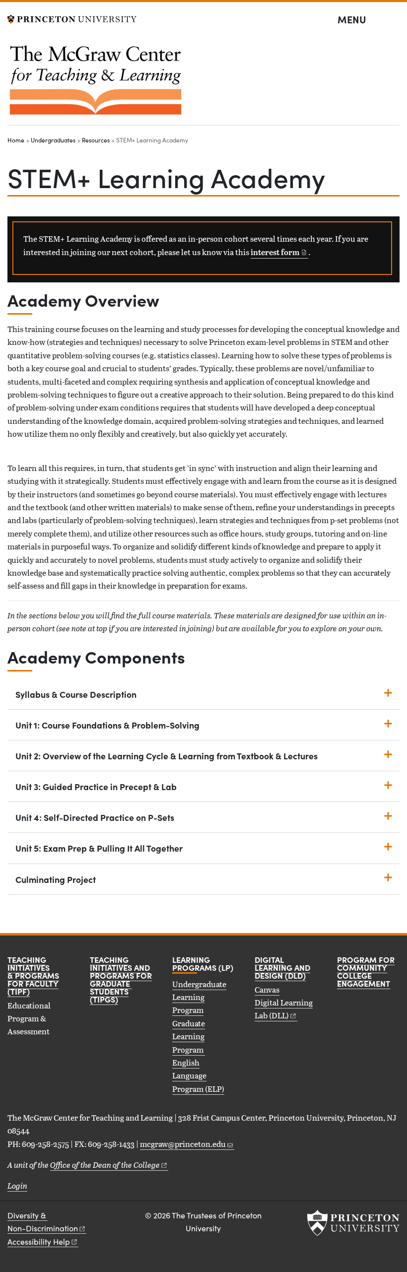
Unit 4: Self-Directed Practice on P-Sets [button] (94, 817)
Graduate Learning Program (188, 1036)
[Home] (95, 84)
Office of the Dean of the (105, 1164)
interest (275, 252)
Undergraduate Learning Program (199, 997)
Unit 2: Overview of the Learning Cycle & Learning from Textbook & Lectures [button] (166, 755)
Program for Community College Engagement (366, 971)
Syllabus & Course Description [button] (75, 694)
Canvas (267, 989)
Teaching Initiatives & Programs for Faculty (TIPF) (33, 975)
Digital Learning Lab (284, 1009)
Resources (96, 140)
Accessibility (38, 1241)
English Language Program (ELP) (198, 1075)
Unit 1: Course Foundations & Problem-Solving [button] (107, 725)
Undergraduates (53, 140)
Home (15, 140)
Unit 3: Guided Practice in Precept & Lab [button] (96, 786)
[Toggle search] (393, 20)
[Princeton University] (71, 18)
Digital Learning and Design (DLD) (282, 967)
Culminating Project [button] (55, 879)
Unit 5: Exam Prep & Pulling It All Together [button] (99, 848)
